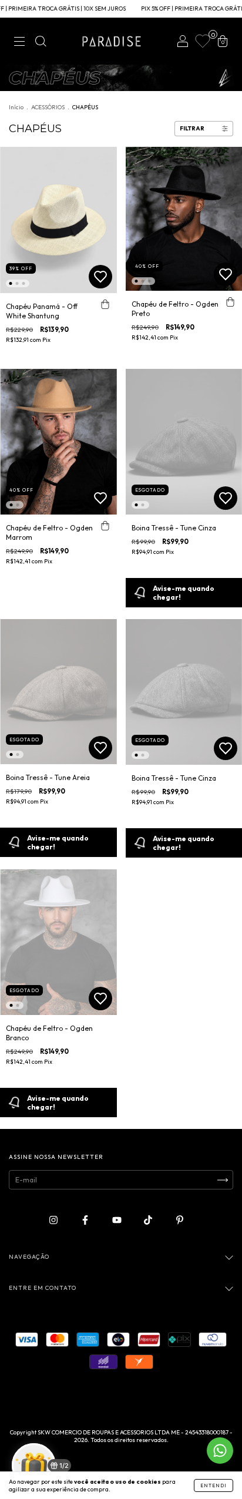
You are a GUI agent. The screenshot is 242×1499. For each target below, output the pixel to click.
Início (16, 107)
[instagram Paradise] (54, 1220)
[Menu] (19, 42)
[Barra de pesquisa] (40, 42)
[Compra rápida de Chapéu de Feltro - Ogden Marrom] (105, 526)
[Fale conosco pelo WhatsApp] (220, 1450)
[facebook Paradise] (86, 1220)
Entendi (213, 1485)
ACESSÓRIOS (48, 107)
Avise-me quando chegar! (58, 842)
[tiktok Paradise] (148, 1220)
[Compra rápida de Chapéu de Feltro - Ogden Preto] (230, 302)
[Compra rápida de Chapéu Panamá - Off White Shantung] (105, 305)
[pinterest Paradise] (179, 1220)
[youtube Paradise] (117, 1220)
